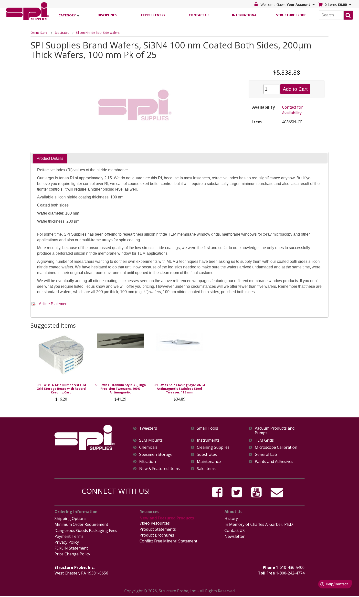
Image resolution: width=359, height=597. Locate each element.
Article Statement (53, 304)
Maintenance (209, 461)
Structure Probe (291, 15)
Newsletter (234, 536)
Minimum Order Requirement (81, 524)
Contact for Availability (292, 109)
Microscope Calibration (276, 447)
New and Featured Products (166, 518)
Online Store (39, 33)
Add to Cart (295, 89)
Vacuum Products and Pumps (275, 430)
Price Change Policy (72, 554)
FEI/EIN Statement (71, 548)
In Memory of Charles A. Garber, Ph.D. (259, 524)
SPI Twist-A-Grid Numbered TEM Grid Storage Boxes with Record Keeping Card (61, 388)
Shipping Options (70, 518)
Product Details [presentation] (50, 158)
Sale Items (206, 468)
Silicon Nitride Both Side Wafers (97, 33)
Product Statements (157, 529)
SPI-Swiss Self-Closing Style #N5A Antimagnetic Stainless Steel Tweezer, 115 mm (179, 388)
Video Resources (154, 523)
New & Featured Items (159, 468)
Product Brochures (156, 535)
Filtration (147, 461)
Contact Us (199, 15)
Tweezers (148, 428)
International (245, 15)
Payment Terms (69, 536)
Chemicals (148, 447)
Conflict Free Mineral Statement (168, 541)
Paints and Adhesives (274, 461)
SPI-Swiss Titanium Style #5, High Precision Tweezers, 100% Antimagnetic (120, 388)
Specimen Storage (155, 454)
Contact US (234, 530)
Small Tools (207, 428)
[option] (61, 368)
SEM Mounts (151, 440)
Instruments (208, 440)
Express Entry (153, 15)
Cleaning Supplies (213, 447)
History (231, 518)
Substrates (61, 33)
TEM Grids (264, 440)
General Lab (266, 454)
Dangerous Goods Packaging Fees (85, 530)
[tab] (49, 158)
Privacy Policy (66, 542)
